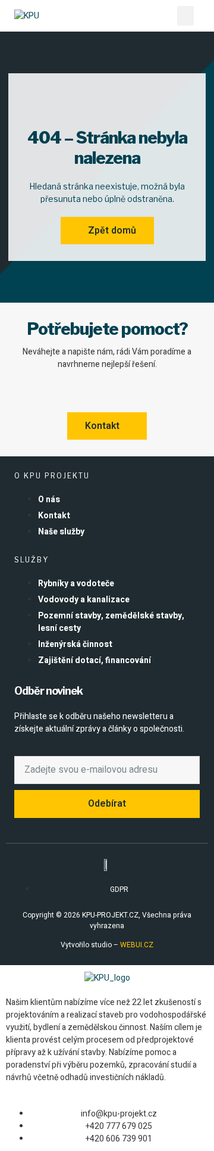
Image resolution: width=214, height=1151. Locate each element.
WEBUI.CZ (135, 945)
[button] (185, 16)
